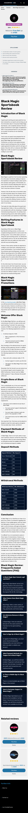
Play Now (14, 36)
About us (4, 788)
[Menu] (24, 3)
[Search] (21, 3)
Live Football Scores (7, 807)
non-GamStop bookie (10, 302)
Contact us (5, 797)
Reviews (8, 7)
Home (2, 7)
